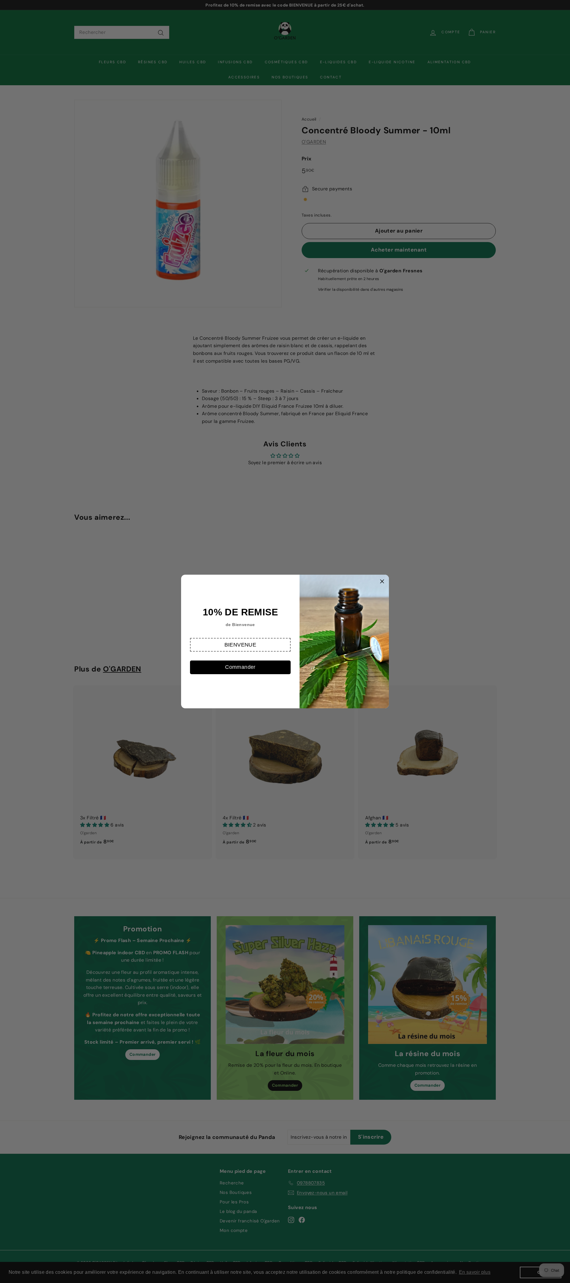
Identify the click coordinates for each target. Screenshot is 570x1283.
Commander (240, 667)
